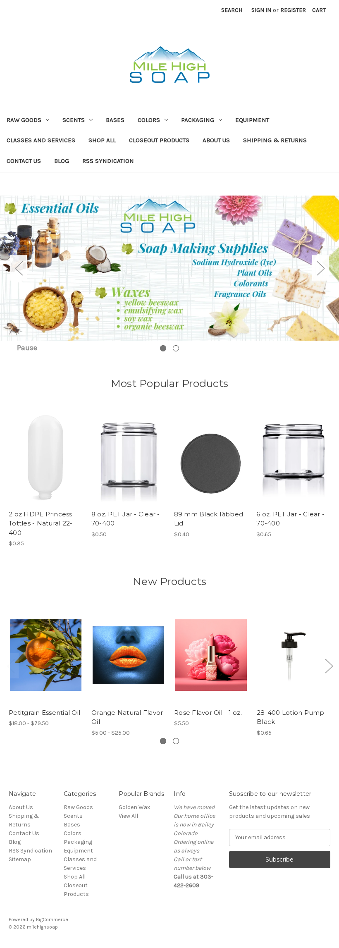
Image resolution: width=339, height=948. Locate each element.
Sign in (261, 10)
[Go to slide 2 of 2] (176, 348)
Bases (115, 120)
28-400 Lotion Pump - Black (293, 717)
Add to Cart (211, 662)
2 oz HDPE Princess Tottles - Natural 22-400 (40, 523)
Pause (27, 347)
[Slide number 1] (169, 267)
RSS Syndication (108, 161)
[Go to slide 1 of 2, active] (163, 348)
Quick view (44, 450)
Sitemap (20, 859)
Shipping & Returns (275, 140)
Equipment (252, 120)
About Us (216, 140)
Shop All (102, 140)
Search (231, 10)
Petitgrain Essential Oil (44, 712)
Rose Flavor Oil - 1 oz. (208, 712)
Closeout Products (159, 140)
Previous (18, 268)
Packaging (197, 120)
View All (128, 815)
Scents (73, 120)
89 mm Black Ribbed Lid (209, 519)
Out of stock (45, 464)
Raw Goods (24, 120)
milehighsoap (42, 927)
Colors (149, 120)
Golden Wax (134, 807)
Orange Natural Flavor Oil (127, 717)
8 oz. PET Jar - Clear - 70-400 (125, 519)
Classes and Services (41, 140)
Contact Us (24, 161)
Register (293, 10)
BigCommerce (52, 919)
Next (320, 268)
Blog (61, 161)
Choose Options (46, 662)
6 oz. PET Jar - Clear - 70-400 (290, 519)
